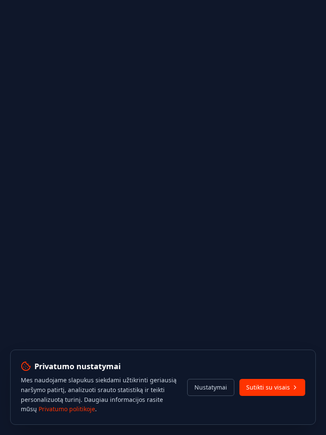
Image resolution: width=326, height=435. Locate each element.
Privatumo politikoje (67, 409)
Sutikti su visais (268, 387)
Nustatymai (210, 387)
